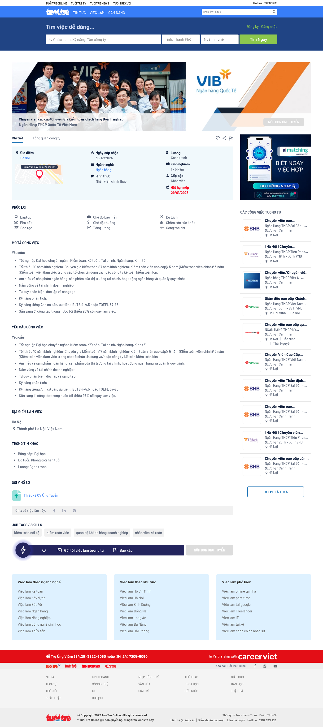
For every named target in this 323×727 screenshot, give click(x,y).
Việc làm (97, 12)
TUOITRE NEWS (99, 3)
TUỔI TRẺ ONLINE (56, 3)
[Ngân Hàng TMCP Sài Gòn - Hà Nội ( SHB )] (252, 228)
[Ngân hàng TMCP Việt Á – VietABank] (252, 280)
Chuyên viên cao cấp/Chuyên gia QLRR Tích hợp (287, 406)
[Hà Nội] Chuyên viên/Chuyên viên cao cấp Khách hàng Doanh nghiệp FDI (286, 246)
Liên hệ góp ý (236, 720)
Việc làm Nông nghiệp (34, 617)
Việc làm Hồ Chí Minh (135, 591)
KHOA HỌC (192, 684)
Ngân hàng (103, 170)
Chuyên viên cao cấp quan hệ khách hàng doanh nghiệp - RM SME (286, 324)
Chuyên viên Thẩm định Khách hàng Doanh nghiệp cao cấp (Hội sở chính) (286, 380)
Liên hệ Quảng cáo (182, 720)
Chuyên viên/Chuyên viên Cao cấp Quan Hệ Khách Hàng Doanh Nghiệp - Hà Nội (286, 272)
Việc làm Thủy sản (31, 631)
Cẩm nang (116, 12)
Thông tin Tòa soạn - (236, 715)
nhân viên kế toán (148, 532)
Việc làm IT (230, 617)
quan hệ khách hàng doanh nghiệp (102, 532)
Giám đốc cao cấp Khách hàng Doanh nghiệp (285, 298)
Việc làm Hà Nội (132, 598)
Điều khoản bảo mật (211, 720)
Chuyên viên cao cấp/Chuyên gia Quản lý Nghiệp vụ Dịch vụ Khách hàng (285, 220)
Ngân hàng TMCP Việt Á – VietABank (283, 278)
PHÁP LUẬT (53, 698)
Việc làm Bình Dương (135, 604)
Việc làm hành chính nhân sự (243, 631)
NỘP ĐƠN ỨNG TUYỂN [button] (283, 122)
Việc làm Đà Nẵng (133, 624)
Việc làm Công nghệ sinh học (39, 624)
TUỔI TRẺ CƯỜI (122, 3)
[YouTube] (275, 666)
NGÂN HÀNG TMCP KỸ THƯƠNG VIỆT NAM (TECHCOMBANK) (280, 330)
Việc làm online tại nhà (239, 591)
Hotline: (261, 720)
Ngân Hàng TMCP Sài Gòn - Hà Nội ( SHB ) (286, 226)
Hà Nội (25, 158)
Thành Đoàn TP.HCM (263, 715)
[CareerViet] (257, 656)
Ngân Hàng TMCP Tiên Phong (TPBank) (286, 252)
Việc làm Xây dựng (31, 598)
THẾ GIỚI (51, 691)
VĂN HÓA (144, 684)
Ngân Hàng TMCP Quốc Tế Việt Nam (48, 124)
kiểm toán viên (58, 532)
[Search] (274, 11)
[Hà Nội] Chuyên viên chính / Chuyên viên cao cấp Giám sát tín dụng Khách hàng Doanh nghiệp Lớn (286, 432)
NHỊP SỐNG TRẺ (149, 677)
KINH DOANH (100, 677)
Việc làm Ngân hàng (33, 611)
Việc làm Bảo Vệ (30, 604)
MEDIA (50, 677)
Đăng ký (252, 26)
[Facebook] (255, 666)
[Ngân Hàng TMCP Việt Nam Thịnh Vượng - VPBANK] (252, 306)
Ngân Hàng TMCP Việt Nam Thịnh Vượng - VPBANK (284, 304)
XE (94, 691)
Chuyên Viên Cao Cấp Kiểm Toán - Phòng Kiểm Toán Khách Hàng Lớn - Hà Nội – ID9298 (286, 354)
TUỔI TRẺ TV (78, 3)
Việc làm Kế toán (30, 591)
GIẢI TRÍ (143, 691)
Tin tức (79, 12)
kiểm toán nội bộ (26, 532)
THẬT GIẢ (237, 691)
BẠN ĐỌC (237, 684)
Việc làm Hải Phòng (134, 631)
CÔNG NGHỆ (100, 684)
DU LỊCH (97, 698)
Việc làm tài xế (233, 624)
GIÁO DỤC (237, 677)
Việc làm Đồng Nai (134, 611)
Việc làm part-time (236, 598)
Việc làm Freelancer (237, 611)
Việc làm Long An (133, 617)
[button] (218, 138)
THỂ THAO (191, 677)
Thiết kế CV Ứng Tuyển (41, 495)
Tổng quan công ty (46, 138)
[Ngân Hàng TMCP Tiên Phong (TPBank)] (252, 254)
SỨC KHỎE (192, 691)
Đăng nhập (269, 26)
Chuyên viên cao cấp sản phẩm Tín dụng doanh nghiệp (285, 458)
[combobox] (103, 39)
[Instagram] (264, 666)
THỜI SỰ (51, 684)
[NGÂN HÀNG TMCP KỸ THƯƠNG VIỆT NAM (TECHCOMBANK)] (252, 332)
